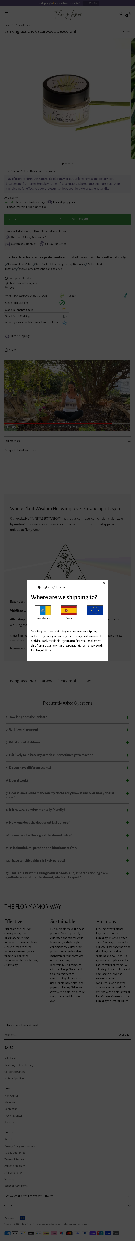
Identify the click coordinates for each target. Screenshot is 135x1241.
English (45, 587)
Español (60, 587)
